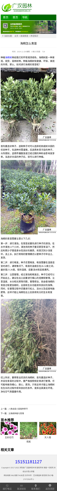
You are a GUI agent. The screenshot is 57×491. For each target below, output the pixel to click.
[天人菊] (47, 428)
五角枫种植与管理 (16, 413)
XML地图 (14, 475)
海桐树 (8, 57)
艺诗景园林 (37, 475)
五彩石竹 (9, 437)
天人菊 (47, 437)
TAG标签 (21, 475)
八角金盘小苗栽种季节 (18, 409)
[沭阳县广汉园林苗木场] (28, 7)
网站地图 (7, 475)
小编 (33, 52)
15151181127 (28, 461)
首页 (5, 17)
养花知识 (34, 36)
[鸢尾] (28, 430)
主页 (16, 36)
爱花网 (44, 475)
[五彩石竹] (9, 428)
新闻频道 (24, 36)
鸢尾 (28, 442)
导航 (25, 17)
